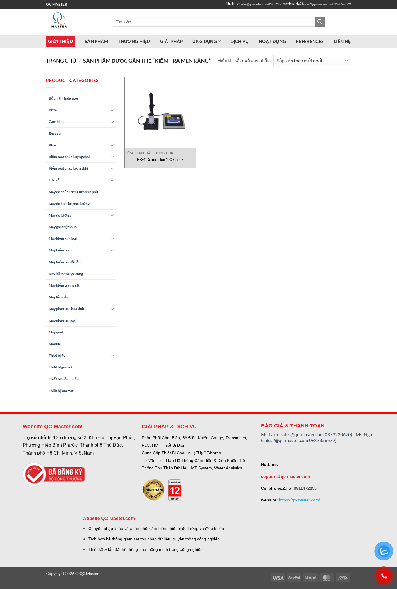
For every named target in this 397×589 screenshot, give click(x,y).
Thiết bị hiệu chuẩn (64, 379)
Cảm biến (56, 121)
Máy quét (56, 332)
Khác (53, 145)
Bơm (53, 110)
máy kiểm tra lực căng (66, 274)
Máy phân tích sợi (62, 320)
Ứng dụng (204, 41)
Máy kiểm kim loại (63, 238)
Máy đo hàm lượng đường (69, 203)
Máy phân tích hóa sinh (66, 308)
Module (55, 344)
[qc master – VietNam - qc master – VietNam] (75, 22)
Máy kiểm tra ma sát (64, 285)
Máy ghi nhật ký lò (63, 227)
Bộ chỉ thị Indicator (63, 98)
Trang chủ (61, 60)
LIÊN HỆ (342, 41)
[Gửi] (320, 22)
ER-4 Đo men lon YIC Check (160, 159)
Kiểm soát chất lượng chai (69, 157)
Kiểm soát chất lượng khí (68, 168)
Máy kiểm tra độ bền (65, 262)
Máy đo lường (60, 215)
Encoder (55, 133)
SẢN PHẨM (96, 41)
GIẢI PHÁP (171, 41)
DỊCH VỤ (239, 41)
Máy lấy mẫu (58, 297)
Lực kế (54, 180)
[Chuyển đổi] (112, 110)
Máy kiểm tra (59, 250)
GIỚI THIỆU (60, 41)
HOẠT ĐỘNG (272, 41)
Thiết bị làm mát (61, 390)
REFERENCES (310, 41)
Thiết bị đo (57, 355)
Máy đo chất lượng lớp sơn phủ (73, 192)
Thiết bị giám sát (61, 367)
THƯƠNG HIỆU (134, 41)
